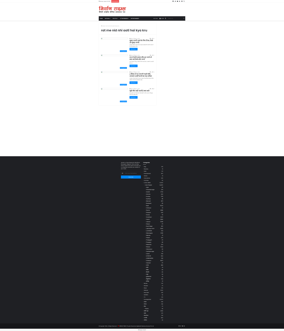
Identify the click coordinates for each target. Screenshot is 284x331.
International (147, 178)
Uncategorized (147, 299)
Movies (145, 283)
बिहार (145, 306)
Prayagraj (148, 242)
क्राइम (145, 301)
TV (144, 297)
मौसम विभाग (146, 315)
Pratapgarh (149, 240)
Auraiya (148, 196)
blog (145, 166)
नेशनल (145, 304)
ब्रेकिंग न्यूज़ (146, 310)
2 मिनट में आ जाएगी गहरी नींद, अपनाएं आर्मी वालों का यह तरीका (141, 75)
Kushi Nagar (149, 226)
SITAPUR (148, 256)
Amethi (148, 192)
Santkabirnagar (150, 251)
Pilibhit (148, 237)
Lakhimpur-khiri (150, 228)
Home (101, 18)
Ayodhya (148, 198)
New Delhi (146, 292)
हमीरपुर (147, 281)
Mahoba (148, 235)
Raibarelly (148, 244)
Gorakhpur (149, 217)
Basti (147, 205)
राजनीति (145, 317)
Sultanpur (148, 260)
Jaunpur (148, 221)
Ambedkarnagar (150, 189)
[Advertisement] (157, 7)
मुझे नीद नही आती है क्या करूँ (139, 91)
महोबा (145, 313)
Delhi (145, 171)
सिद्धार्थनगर (148, 279)
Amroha (148, 194)
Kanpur (148, 224)
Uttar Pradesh (148, 185)
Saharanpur (149, 249)
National (146, 290)
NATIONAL (107, 18)
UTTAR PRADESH (124, 18)
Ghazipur (148, 212)
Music (145, 288)
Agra (147, 187)
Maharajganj (149, 233)
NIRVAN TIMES (122, 326)
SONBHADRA (149, 258)
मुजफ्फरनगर (148, 276)
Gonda (148, 214)
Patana (147, 308)
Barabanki (148, 203)
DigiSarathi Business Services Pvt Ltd (145, 326)
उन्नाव (147, 265)
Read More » (133, 49)
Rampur (148, 246)
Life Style (146, 180)
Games (145, 175)
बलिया (147, 269)
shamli (148, 253)
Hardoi (148, 219)
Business (146, 169)
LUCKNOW (149, 230)
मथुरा (147, 274)
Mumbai (146, 285)
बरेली (147, 267)
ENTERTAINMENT (135, 18)
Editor (132, 38)
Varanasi (148, 263)
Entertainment (147, 173)
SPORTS (146, 294)
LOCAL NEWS (147, 182)
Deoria (148, 210)
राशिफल (145, 320)
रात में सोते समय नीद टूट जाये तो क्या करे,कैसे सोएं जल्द (141, 58)
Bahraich (148, 201)
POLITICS (115, 18)
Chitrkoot (148, 208)
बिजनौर (147, 272)
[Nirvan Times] (112, 9)
